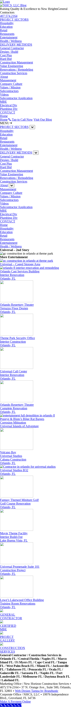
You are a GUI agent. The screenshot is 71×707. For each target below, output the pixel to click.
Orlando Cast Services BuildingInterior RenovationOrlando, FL (19, 275)
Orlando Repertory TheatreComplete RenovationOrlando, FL (17, 408)
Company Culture (11, 84)
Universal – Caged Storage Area (20, 264)
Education (6, 26)
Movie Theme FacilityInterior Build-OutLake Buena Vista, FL (14, 537)
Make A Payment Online (15, 701)
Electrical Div (8, 105)
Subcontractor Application (16, 98)
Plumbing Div (9, 109)
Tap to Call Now (22, 119)
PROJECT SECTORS (14, 19)
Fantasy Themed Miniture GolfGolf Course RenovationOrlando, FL (19, 503)
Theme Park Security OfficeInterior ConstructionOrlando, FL (17, 341)
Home (4, 116)
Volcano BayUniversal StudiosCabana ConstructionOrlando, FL (13, 458)
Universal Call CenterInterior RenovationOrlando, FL (13, 375)
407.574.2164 (8, 16)
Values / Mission (10, 87)
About (4, 76)
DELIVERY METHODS (16, 44)
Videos (4, 94)
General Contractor (12, 48)
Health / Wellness (11, 41)
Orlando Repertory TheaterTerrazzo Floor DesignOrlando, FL (17, 308)
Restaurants (7, 34)
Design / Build (9, 51)
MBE (3, 101)
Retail (3, 30)
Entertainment (8, 37)
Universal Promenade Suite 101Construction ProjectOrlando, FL (19, 570)
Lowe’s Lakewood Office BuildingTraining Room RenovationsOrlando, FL (22, 603)
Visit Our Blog (43, 119)
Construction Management (16, 62)
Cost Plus (6, 55)
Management (8, 80)
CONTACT (7, 112)
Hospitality (7, 23)
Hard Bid (6, 59)
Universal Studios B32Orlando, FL (14, 471)
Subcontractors (9, 91)
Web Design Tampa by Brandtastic (36, 691)
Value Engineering (11, 66)
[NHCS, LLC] (5, 1)
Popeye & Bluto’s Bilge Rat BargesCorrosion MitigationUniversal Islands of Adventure (22, 422)
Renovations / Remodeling (16, 69)
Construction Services (13, 73)
